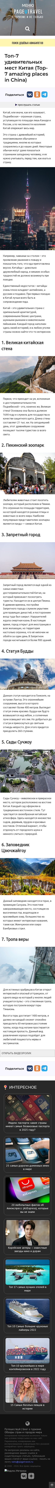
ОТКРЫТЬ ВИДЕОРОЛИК (16, 1053)
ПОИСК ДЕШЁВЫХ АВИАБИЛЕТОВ (27, 43)
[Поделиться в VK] (30, 98)
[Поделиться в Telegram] (44, 98)
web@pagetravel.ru (22, 1461)
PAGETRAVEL (28, 11)
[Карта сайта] (28, 1424)
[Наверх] (52, 1484)
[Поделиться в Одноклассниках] (37, 98)
